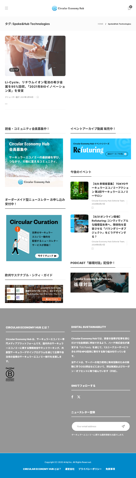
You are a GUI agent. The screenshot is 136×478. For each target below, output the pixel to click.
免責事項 (110, 469)
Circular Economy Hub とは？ (42, 469)
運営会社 (69, 469)
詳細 (113, 371)
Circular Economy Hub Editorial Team (108, 201)
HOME (100, 24)
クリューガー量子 (12, 97)
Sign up (123, 426)
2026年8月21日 (98, 204)
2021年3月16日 (26, 97)
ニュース (14, 70)
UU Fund (85, 347)
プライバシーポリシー (90, 469)
